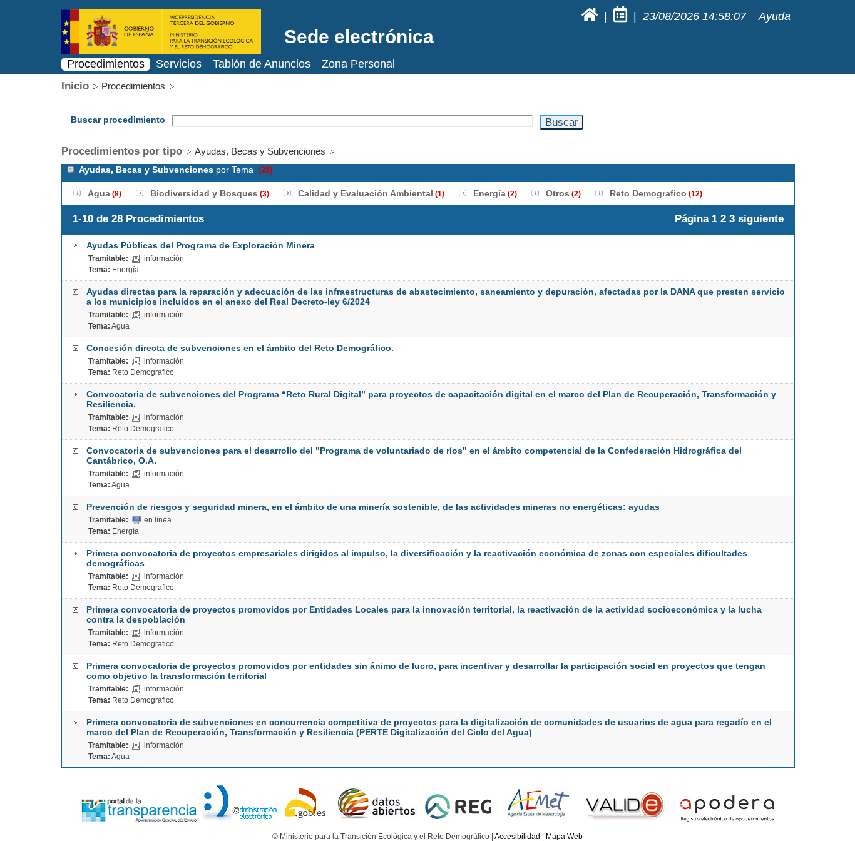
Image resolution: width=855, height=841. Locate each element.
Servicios (179, 64)
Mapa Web (564, 836)
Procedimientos (106, 64)
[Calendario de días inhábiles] (621, 16)
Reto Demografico (648, 193)
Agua (99, 193)
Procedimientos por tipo (121, 151)
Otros (558, 193)
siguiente (761, 218)
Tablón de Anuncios (261, 64)
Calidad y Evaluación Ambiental (365, 193)
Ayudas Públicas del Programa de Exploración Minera (200, 245)
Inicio (75, 86)
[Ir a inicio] (591, 16)
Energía (489, 193)
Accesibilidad (517, 836)
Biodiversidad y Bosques (204, 193)
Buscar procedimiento (118, 120)
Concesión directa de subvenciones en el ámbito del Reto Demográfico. (240, 348)
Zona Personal (358, 64)
